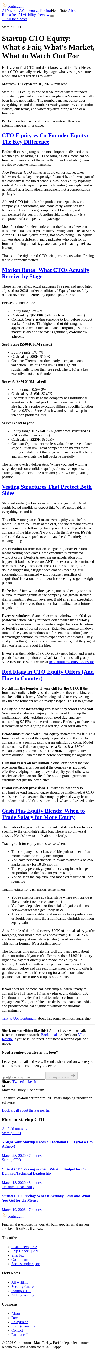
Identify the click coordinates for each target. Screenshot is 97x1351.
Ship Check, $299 (24, 1251)
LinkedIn (30, 1082)
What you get (30, 10)
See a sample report (25, 1264)
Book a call (49, 1035)
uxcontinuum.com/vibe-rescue (71, 662)
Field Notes (59, 10)
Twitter (17, 1082)
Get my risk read (58, 1077)
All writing (19, 1282)
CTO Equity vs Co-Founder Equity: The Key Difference (45, 138)
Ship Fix (17, 1255)
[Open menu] (52, 16)
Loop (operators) (23, 1326)
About (72, 10)
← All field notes (14, 19)
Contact (17, 1330)
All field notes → (15, 1129)
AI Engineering (22, 1295)
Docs (15, 1318)
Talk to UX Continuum (19, 1018)
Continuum (19, 1260)
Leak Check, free (24, 1247)
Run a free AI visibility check (26, 15)
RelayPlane (19, 1322)
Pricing (45, 10)
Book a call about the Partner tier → (28, 1110)
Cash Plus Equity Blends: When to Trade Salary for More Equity (43, 814)
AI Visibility (11, 10)
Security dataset (23, 1287)
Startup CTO (21, 1291)
